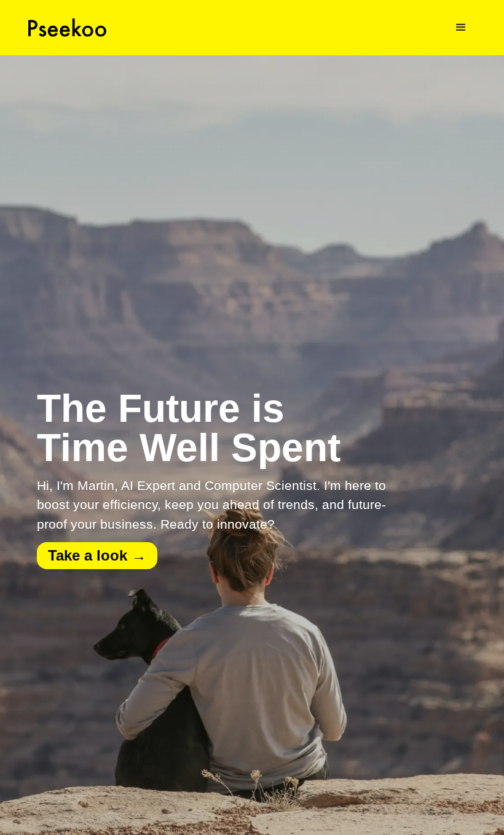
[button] (461, 27)
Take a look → (97, 555)
